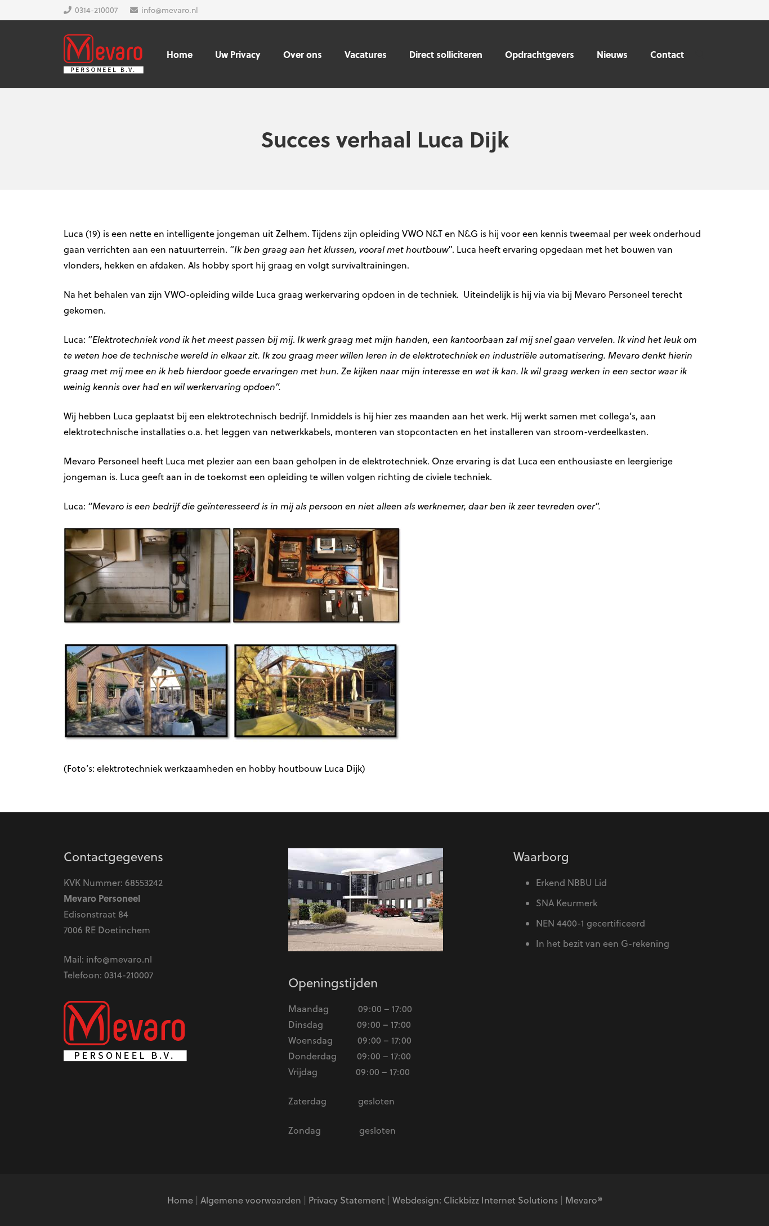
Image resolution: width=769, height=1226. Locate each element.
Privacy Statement (347, 1200)
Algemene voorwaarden (250, 1200)
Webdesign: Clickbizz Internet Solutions (475, 1200)
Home (180, 1200)
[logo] (104, 54)
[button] (700, 54)
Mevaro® (583, 1200)
